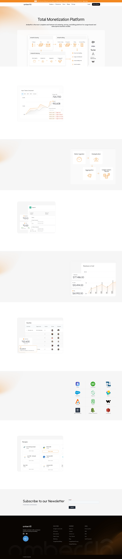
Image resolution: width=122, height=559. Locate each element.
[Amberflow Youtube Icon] (26, 533)
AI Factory (55, 531)
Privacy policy (88, 528)
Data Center (56, 533)
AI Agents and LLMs (57, 528)
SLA (86, 536)
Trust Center (72, 536)
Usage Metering (72, 544)
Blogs (68, 4)
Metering (55, 539)
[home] (27, 4)
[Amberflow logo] (32, 526)
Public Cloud (56, 536)
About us (71, 528)
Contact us (71, 533)
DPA (86, 533)
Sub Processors (88, 539)
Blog (70, 539)
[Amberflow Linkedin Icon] (23, 533)
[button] (51, 4)
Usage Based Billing (57, 541)
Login (88, 4)
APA (86, 531)
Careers (71, 531)
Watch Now (85, 1)
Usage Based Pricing (73, 541)
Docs (64, 4)
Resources (58, 4)
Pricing (73, 4)
